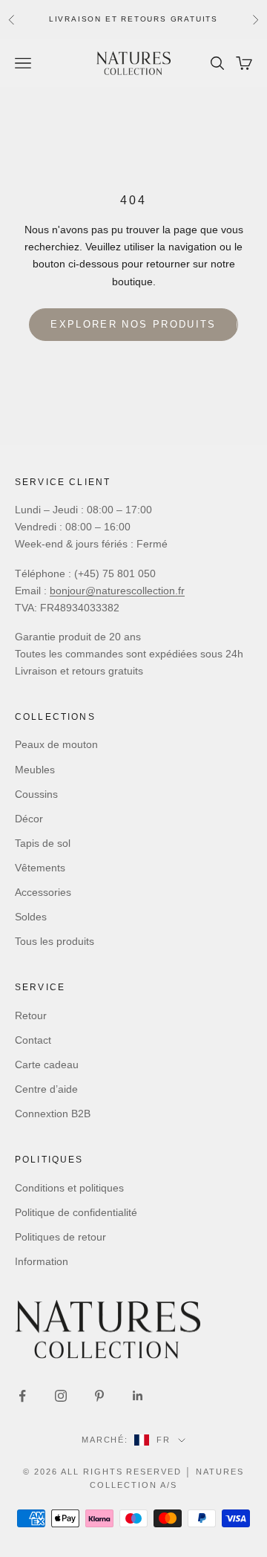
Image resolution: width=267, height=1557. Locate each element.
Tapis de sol (42, 843)
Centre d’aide (46, 1089)
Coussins (36, 794)
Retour (31, 1015)
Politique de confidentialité (76, 1212)
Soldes (31, 917)
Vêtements (40, 868)
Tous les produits (54, 941)
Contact (33, 1040)
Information (41, 1261)
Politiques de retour (60, 1237)
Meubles (35, 770)
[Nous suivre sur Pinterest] (99, 1395)
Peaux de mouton (56, 744)
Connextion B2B (52, 1113)
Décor (29, 819)
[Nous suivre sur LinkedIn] (138, 1395)
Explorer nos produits (133, 324)
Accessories (43, 892)
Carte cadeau (47, 1064)
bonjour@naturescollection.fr (117, 591)
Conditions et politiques (69, 1188)
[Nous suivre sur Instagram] (60, 1395)
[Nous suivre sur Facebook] (22, 1395)
